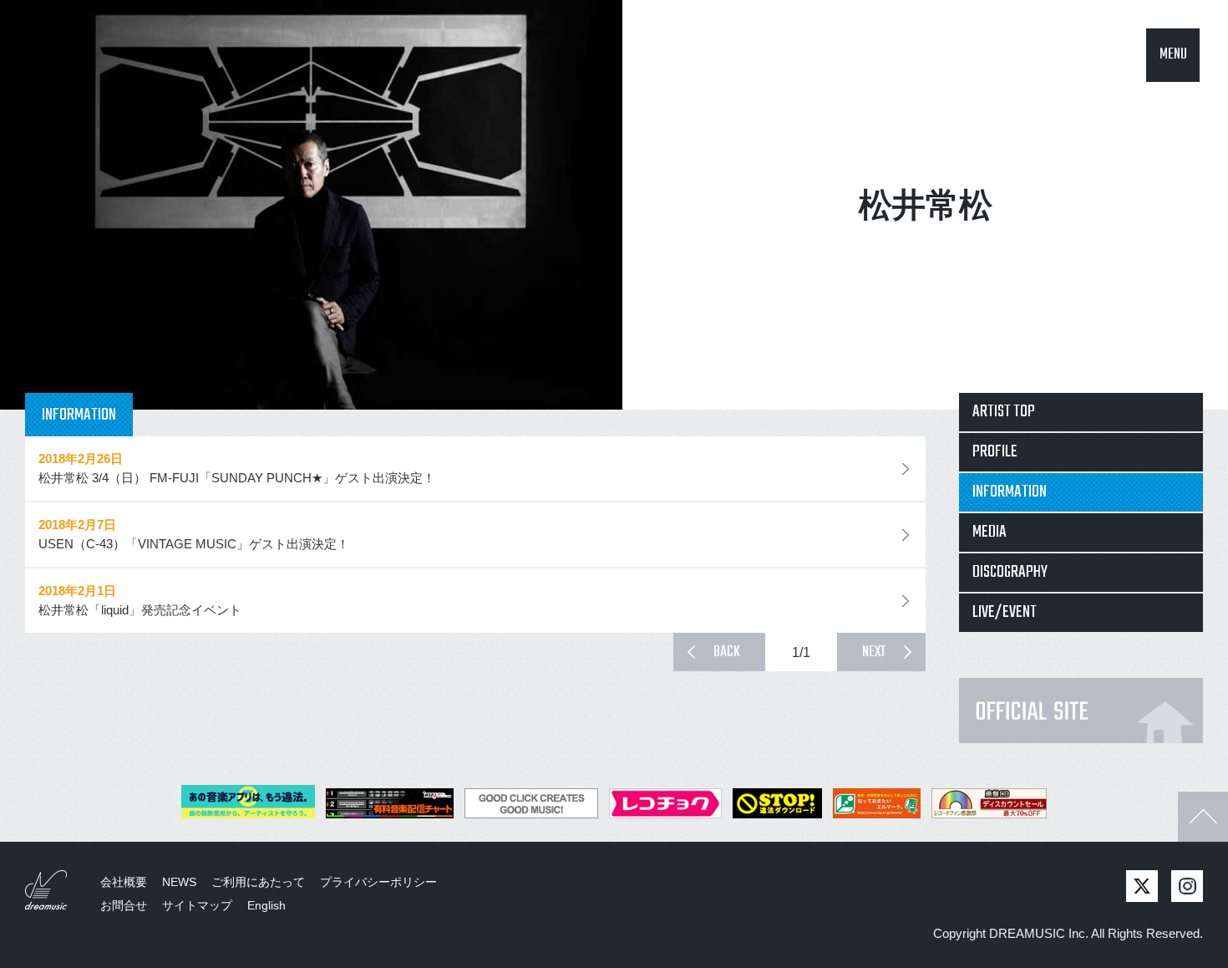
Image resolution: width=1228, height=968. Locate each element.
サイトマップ (197, 905)
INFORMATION (1009, 492)
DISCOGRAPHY (1010, 572)
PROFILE (994, 452)
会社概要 (123, 882)
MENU (1173, 55)
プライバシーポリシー (378, 882)
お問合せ (123, 905)
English (266, 905)
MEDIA (989, 532)
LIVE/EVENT (1004, 612)
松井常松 (925, 204)
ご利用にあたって (258, 882)
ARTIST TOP (1003, 412)
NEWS (179, 882)
